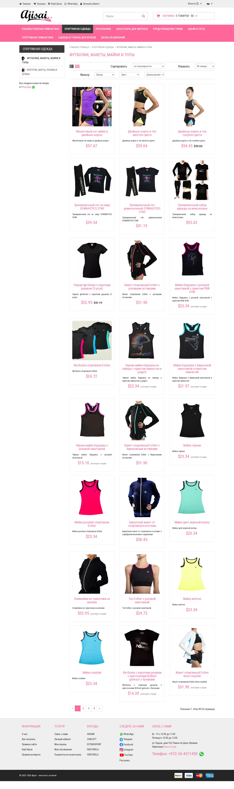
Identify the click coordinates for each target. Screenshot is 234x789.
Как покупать (28, 739)
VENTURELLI (93, 754)
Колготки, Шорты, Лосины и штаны (39, 71)
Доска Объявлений (113, 37)
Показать (184, 66)
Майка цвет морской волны (192, 522)
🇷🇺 (208, 3)
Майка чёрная (192, 445)
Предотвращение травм (168, 29)
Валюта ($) (193, 3)
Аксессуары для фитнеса (132, 29)
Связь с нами (61, 734)
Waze (166, 746)
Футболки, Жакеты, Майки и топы (41, 60)
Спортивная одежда (78, 29)
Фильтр (84, 75)
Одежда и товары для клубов (77, 37)
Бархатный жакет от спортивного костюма (142, 523)
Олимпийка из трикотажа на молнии (92, 600)
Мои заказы (60, 744)
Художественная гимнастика (40, 29)
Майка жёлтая (192, 599)
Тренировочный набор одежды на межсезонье (192, 206)
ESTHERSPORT (94, 744)
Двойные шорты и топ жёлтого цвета (142, 133)
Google (172, 746)
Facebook (128, 744)
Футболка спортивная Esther (92, 365)
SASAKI (91, 734)
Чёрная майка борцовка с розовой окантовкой (92, 447)
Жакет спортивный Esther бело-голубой (192, 674)
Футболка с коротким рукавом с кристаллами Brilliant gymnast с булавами (142, 676)
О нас (24, 734)
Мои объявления (63, 749)
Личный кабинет (62, 739)
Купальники (103, 29)
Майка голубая (92, 672)
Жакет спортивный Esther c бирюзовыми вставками (142, 447)
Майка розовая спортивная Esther (92, 523)
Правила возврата (31, 754)
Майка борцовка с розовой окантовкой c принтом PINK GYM (192, 288)
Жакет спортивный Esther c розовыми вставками (142, 286)
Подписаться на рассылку (67, 754)
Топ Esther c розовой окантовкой (142, 600)
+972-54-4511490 (183, 753)
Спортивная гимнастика (37, 37)
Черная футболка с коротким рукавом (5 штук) (91, 286)
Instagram (128, 749)
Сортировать (119, 66)
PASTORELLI (93, 749)
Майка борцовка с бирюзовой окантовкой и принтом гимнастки (192, 368)
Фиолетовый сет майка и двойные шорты (92, 133)
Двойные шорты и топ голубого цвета (192, 133)
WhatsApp (26, 87)
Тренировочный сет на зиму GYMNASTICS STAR (92, 206)
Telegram (127, 739)
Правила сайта (29, 744)
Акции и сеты (196, 29)
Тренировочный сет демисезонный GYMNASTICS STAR (142, 208)
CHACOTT (91, 739)
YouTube (128, 755)
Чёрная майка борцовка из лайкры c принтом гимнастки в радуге (142, 368)
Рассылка (125, 760)
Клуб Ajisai (27, 749)
